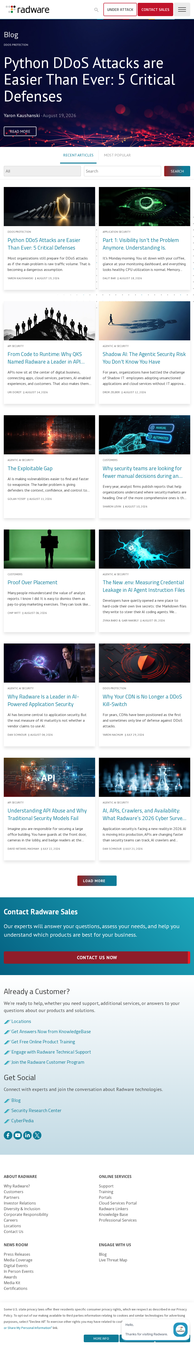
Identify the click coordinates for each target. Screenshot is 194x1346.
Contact (155, 9)
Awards (10, 1277)
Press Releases (17, 1254)
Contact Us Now (97, 957)
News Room (16, 1244)
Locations (21, 1021)
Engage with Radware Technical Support (51, 1052)
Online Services (115, 1176)
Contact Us (13, 1231)
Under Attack (120, 9)
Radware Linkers (113, 1208)
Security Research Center (36, 1110)
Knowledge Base (113, 1214)
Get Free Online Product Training (43, 1042)
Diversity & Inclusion (22, 1208)
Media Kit (12, 1282)
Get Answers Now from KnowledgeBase (51, 1031)
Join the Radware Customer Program (47, 1062)
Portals (105, 1197)
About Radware (20, 1176)
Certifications (15, 1288)
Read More (20, 131)
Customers (13, 1191)
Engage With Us (115, 1244)
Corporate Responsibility (26, 1214)
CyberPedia (22, 1120)
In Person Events (19, 1271)
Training (106, 1191)
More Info (101, 1338)
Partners (11, 1197)
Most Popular (117, 155)
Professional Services (118, 1220)
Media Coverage (18, 1260)
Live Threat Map (113, 1260)
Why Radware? (17, 1186)
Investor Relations (20, 1203)
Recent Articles (78, 155)
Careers (11, 1220)
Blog (16, 1100)
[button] (96, 10)
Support (106, 1186)
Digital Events (16, 1265)
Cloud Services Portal (118, 1203)
